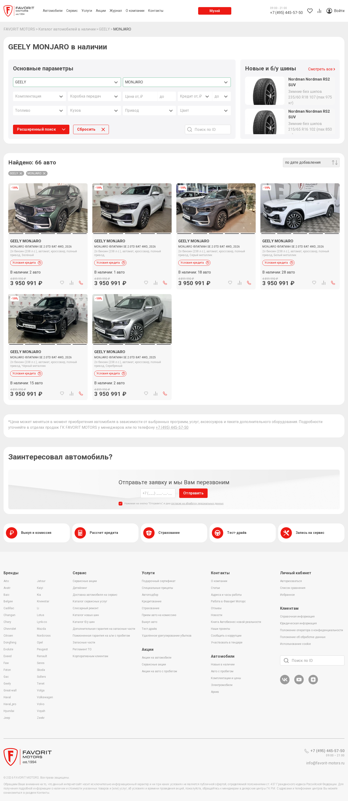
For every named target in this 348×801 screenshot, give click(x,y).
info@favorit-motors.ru (325, 763)
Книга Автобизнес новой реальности (236, 622)
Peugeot (42, 649)
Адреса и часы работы (226, 594)
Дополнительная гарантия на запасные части (104, 628)
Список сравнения (292, 588)
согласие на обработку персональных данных (197, 503)
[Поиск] (286, 660)
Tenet (41, 683)
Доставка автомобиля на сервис (95, 594)
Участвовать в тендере (226, 642)
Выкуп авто (149, 622)
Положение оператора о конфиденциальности (311, 630)
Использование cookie (295, 644)
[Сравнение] (71, 282)
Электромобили (221, 685)
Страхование (150, 608)
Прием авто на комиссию (159, 615)
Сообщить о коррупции (226, 635)
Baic (6, 594)
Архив (215, 692)
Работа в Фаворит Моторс (228, 601)
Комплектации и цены (226, 678)
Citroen (8, 635)
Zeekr (41, 718)
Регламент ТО (82, 649)
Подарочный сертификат (158, 581)
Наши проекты (220, 628)
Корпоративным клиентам (90, 656)
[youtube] (299, 683)
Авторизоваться (291, 581)
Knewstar (43, 601)
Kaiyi (40, 588)
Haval (7, 697)
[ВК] (285, 683)
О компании (219, 581)
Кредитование (151, 601)
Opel (40, 642)
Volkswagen (45, 697)
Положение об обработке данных (303, 637)
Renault (42, 656)
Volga (41, 690)
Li (38, 608)
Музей (215, 11)
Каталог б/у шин (84, 622)
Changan (9, 615)
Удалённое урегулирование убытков (167, 635)
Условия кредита (24, 262)
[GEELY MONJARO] (48, 261)
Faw (6, 663)
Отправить (193, 493)
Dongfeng (10, 642)
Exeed (8, 656)
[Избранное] (62, 282)
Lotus (40, 615)
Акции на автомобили (156, 657)
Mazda (41, 628)
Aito (6, 581)
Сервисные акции (85, 581)
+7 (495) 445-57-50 (172, 427)
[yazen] (313, 683)
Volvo (40, 704)
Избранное (287, 594)
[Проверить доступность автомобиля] (81, 282)
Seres (41, 663)
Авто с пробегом (222, 671)
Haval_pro (10, 704)
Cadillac (9, 608)
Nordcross (44, 635)
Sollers (41, 676)
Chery (7, 622)
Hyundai (9, 711)
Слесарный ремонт (85, 608)
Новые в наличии (223, 664)
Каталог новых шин (86, 615)
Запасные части (84, 642)
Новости (216, 615)
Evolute (8, 649)
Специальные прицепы (157, 588)
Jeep (7, 718)
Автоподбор (150, 594)
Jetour (41, 581)
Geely (7, 683)
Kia (39, 594)
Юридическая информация (298, 623)
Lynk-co (42, 622)
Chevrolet (10, 628)
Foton (7, 670)
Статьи (215, 588)
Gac (6, 676)
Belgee (8, 601)
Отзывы (216, 608)
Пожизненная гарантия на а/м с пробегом (101, 635)
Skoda (41, 670)
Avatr (7, 588)
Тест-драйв (149, 628)
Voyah (41, 711)
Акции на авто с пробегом (159, 671)
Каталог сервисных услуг (90, 601)
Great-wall (10, 690)
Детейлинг (80, 588)
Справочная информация (297, 616)
